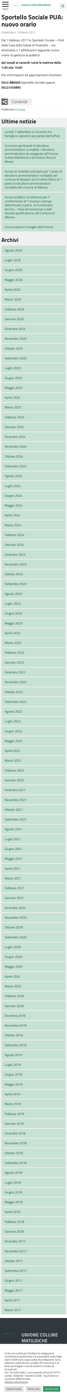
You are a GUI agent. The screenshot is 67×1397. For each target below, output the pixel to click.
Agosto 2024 (13, 476)
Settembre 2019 (16, 1045)
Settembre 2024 (16, 466)
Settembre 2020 (16, 937)
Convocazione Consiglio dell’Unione (29, 227)
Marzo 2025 (13, 407)
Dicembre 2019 (15, 1015)
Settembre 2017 (16, 1270)
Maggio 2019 (14, 1084)
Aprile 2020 (12, 976)
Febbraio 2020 (14, 996)
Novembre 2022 (16, 682)
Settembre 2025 (16, 358)
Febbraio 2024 (14, 535)
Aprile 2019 (12, 1094)
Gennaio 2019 (14, 1123)
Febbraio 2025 (14, 417)
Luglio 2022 (13, 721)
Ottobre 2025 (14, 348)
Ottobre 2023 (14, 574)
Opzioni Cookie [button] (14, 1388)
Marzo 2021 (13, 878)
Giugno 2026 (13, 270)
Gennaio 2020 (14, 1006)
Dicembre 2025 (15, 329)
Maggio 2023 (14, 623)
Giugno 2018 (13, 1192)
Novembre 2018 (16, 1143)
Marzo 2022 (13, 760)
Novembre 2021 (16, 800)
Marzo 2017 (13, 1310)
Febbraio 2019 (14, 1114)
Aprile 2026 (12, 289)
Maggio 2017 (14, 1290)
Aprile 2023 (12, 633)
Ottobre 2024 (14, 456)
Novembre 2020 (16, 917)
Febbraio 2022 (14, 770)
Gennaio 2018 (14, 1231)
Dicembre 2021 (15, 790)
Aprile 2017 (12, 1300)
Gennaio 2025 (14, 427)
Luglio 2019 (13, 1064)
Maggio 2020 (14, 966)
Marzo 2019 (13, 1104)
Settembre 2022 (16, 701)
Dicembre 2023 (15, 554)
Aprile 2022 (12, 750)
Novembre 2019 (16, 1025)
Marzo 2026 (13, 299)
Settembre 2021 (16, 819)
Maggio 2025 (14, 388)
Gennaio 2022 (14, 780)
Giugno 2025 (13, 378)
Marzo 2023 (13, 643)
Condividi (19, 101)
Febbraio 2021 (14, 888)
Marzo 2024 (13, 525)
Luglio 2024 (13, 486)
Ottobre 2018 (14, 1153)
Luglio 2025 (13, 368)
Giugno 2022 (13, 731)
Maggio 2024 (14, 505)
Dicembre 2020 (15, 908)
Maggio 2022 (14, 741)
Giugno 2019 (13, 1074)
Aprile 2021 (12, 868)
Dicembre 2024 (15, 436)
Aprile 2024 (12, 515)
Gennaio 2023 (14, 662)
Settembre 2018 (16, 1163)
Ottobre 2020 (14, 927)
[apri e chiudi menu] (5, 3)
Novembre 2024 (16, 446)
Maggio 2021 (14, 858)
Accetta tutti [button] (51, 1388)
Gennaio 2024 (14, 544)
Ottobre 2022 (14, 692)
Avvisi (21, 109)
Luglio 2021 (13, 839)
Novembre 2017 (16, 1251)
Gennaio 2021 (14, 898)
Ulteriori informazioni (16, 1382)
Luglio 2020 (13, 947)
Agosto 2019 (13, 1055)
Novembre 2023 (16, 564)
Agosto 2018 (13, 1172)
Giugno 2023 (13, 613)
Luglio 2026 (13, 260)
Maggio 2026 (14, 280)
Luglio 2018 (13, 1182)
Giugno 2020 (13, 957)
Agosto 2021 (13, 829)
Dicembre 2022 (15, 672)
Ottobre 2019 (14, 1035)
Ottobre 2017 (14, 1261)
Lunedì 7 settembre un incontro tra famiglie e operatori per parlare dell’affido (32, 134)
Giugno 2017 (13, 1280)
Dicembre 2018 (15, 1133)
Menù (5, 8)
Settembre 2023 (16, 584)
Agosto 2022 (13, 711)
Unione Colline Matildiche (36, 5)
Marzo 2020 (13, 986)
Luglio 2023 (13, 603)
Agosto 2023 (13, 594)
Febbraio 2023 (14, 652)
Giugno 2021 (13, 849)
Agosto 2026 (13, 250)
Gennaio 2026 (14, 319)
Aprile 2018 (12, 1212)
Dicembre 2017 (15, 1241)
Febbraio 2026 (14, 309)
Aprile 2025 (12, 397)
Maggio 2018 (14, 1202)
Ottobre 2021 (14, 809)
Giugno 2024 (13, 495)
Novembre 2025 (16, 338)
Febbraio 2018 (14, 1222)
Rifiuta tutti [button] (33, 1388)
